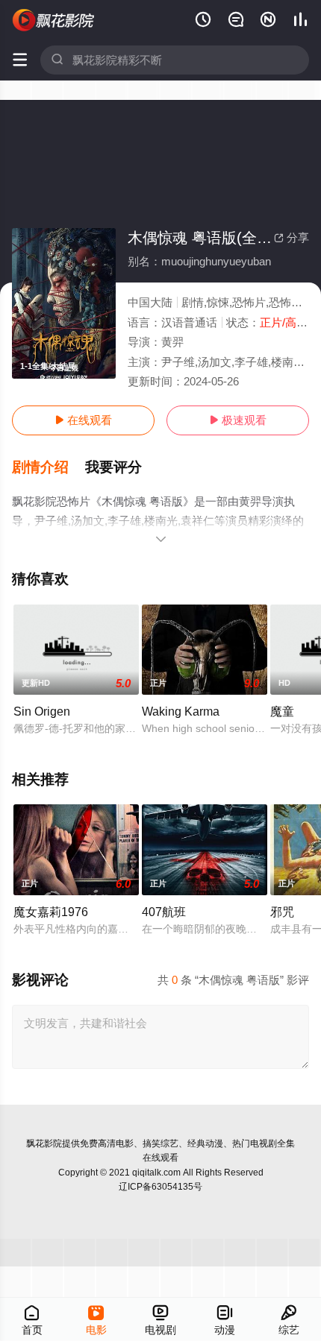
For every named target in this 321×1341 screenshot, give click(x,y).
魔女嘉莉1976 (50, 911)
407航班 (164, 911)
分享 (291, 237)
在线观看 (83, 420)
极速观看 (238, 420)
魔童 (282, 711)
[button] (48, 467)
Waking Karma (180, 711)
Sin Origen (41, 711)
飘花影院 (44, 1143)
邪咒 (282, 911)
